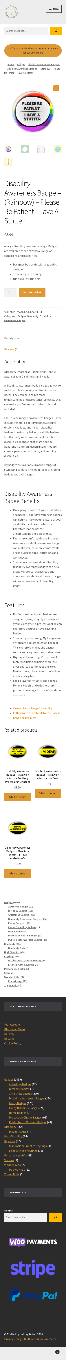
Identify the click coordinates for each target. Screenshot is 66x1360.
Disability (32, 316)
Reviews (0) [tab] (11, 349)
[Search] (56, 31)
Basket (51, 1350)
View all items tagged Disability (32, 708)
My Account (11, 1354)
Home (11, 64)
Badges (21, 64)
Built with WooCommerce (40, 1339)
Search (8, 1210)
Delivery (9, 1034)
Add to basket (32, 292)
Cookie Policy (12, 1043)
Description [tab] (11, 338)
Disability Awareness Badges (44, 64)
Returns (9, 1038)
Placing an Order (14, 1029)
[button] (56, 88)
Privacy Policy (12, 1339)
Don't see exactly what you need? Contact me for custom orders (33, 50)
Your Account (12, 1024)
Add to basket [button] (18, 797)
